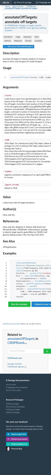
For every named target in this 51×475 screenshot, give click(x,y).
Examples (38, 41)
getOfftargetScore (35, 284)
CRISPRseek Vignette (16, 367)
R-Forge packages (13, 410)
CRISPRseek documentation (12, 324)
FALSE (42, 278)
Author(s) (7, 41)
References (18, 41)
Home (7, 7)
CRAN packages (12, 404)
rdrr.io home (11, 385)
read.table (29, 276)
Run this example (19, 304)
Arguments (27, 37)
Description (8, 37)
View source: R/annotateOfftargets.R (20, 46)
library (19, 263)
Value (36, 37)
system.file (35, 273)
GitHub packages (13, 412)
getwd (32, 286)
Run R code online (13, 390)
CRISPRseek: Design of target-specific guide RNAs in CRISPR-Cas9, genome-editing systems (25, 27)
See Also (28, 41)
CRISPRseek (29, 263)
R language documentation (17, 387)
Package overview (14, 364)
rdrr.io (6, 2)
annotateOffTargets (20, 77)
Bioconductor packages (15, 407)
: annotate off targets (21, 8)
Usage (18, 37)
